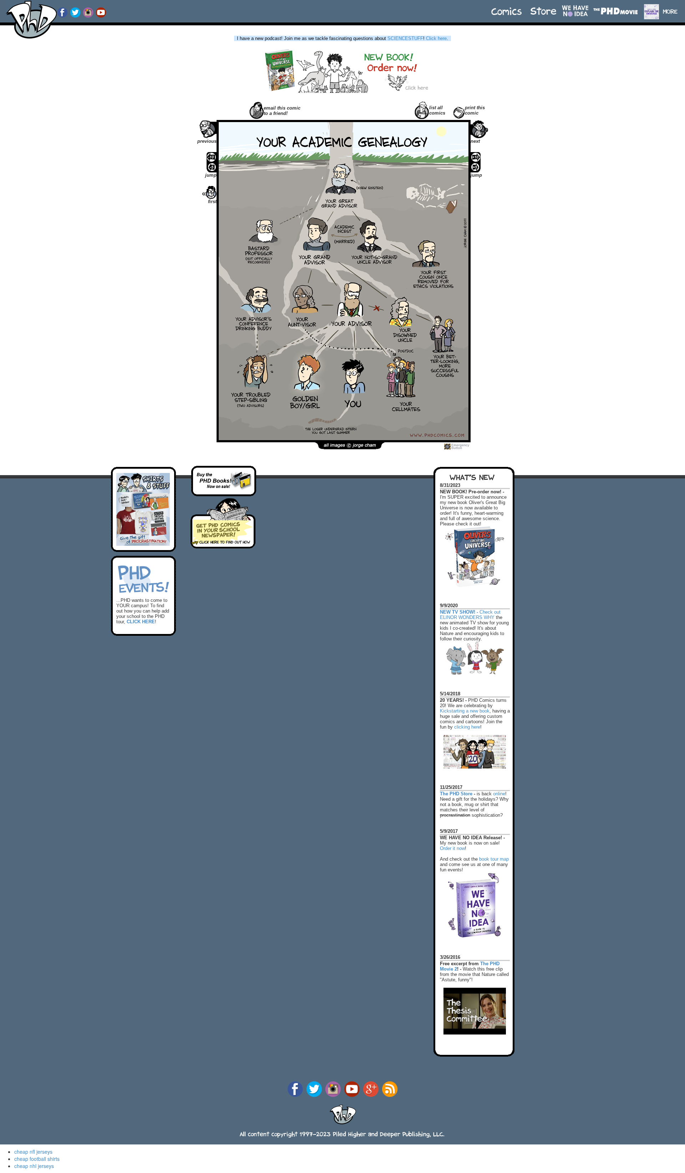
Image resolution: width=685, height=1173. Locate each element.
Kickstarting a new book (464, 711)
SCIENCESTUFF (405, 38)
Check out (470, 609)
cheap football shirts (37, 1158)
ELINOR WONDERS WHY (467, 617)
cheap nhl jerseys (34, 1165)
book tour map (494, 859)
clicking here (467, 727)
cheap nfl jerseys (33, 1151)
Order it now (452, 848)
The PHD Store (456, 793)
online (499, 793)
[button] (673, 8)
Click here (436, 38)
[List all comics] (422, 109)
